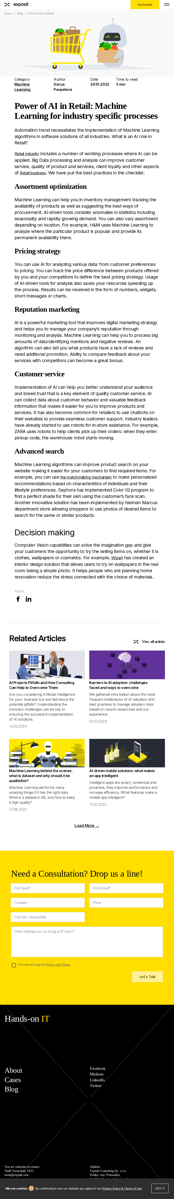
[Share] (18, 600)
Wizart (117, 557)
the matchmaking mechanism (86, 477)
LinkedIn (97, 1080)
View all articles (153, 642)
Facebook (98, 1068)
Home (8, 13)
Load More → (87, 825)
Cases (13, 1080)
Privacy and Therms (58, 964)
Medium (97, 1074)
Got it (160, 1188)
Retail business (33, 173)
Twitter (96, 1085)
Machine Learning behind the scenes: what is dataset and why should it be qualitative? (40, 775)
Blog (20, 13)
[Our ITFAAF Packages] (17, 4)
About (13, 1070)
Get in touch (145, 4)
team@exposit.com (17, 1175)
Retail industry (26, 153)
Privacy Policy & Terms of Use (122, 1188)
